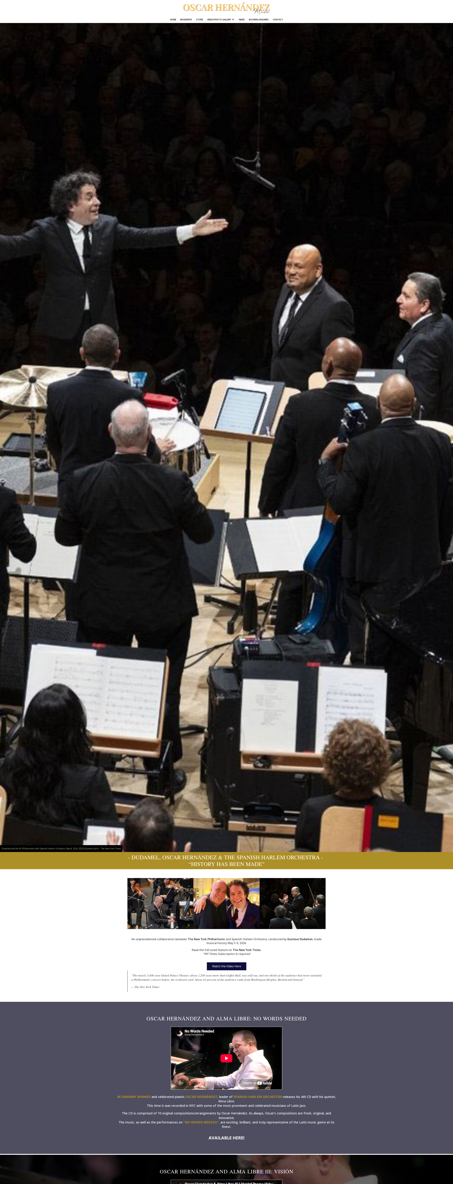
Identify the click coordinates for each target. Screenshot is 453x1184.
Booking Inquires (259, 19)
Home (173, 19)
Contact (278, 19)
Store (199, 19)
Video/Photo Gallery (219, 19)
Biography (186, 19)
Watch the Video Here (226, 966)
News (242, 19)
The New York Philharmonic (206, 939)
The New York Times (247, 950)
